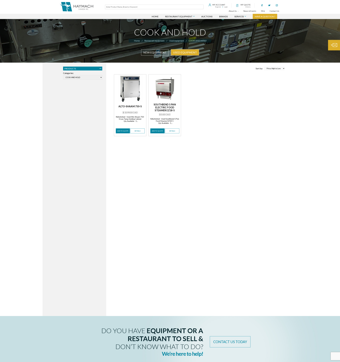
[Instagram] (276, 6)
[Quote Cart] (238, 5)
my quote (246, 5)
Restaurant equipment (154, 40)
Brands (223, 16)
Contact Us (274, 11)
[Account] (209, 5)
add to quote (123, 131)
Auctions (206, 16)
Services (239, 16)
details (137, 131)
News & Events (249, 11)
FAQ (263, 11)
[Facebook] (262, 5)
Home (155, 16)
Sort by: (259, 68)
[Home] (77, 7)
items (248, 7)
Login (226, 7)
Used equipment (176, 40)
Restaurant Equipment (178, 16)
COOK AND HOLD (198, 40)
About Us (233, 11)
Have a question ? (265, 16)
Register (218, 7)
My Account (218, 5)
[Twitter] (269, 5)
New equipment (154, 52)
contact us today (230, 342)
